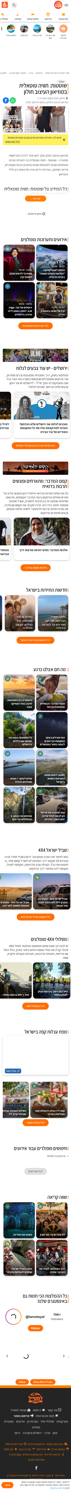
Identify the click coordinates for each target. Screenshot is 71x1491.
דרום (17, 1433)
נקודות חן (32, 1421)
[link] (13, 100)
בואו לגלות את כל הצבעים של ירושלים (35, 445)
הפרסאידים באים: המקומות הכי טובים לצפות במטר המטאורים (52, 741)
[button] (41, 415)
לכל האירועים (13, 141)
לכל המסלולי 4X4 (35, 1006)
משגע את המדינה (22, 1234)
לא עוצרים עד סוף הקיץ (52, 1234)
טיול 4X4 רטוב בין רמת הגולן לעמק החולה (53, 993)
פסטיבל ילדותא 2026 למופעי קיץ (20, 274)
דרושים (37, 1410)
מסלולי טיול (47, 1421)
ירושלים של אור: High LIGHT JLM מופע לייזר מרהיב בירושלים (20, 309)
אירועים (20, 1421)
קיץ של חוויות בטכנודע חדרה (53, 311)
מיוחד (61, 81)
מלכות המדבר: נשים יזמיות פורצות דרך (43, 550)
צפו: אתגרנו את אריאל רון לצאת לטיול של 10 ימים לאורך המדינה (52, 816)
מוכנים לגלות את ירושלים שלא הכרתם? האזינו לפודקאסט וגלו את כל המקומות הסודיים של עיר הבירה (43, 428)
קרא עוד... (35, 198)
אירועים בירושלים (56, 1156)
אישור (7, 1485)
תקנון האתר (59, 1475)
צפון (55, 1433)
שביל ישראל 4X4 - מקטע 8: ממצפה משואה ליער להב (14, 904)
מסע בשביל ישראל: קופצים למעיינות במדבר (19, 1270)
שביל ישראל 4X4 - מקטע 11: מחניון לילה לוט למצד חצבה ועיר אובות (52, 902)
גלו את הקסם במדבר (36, 567)
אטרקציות (62, 1421)
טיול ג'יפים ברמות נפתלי (16, 995)
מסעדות (9, 1421)
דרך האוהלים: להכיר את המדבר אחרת (52, 1270)
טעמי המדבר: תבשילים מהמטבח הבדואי (52, 705)
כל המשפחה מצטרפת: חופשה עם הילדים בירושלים (20, 741)
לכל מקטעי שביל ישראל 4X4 (35, 917)
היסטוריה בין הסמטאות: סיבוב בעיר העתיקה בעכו (19, 703)
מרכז (47, 1433)
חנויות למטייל (19, 1410)
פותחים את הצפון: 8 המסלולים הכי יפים (21, 817)
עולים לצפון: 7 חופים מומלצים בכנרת (21, 780)
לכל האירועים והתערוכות (35, 326)
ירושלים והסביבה (32, 1433)
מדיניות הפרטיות (57, 1488)
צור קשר (52, 1410)
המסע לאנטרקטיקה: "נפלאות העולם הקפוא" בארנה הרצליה (52, 272)
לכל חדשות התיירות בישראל (35, 640)
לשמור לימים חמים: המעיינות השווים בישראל (54, 778)
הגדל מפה (11, 1071)
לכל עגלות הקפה (35, 1122)
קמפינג (36, 1427)
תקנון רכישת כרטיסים (41, 1475)
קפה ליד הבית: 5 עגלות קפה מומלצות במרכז (50, 1112)
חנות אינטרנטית (45, 1416)
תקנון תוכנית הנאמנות (19, 1475)
